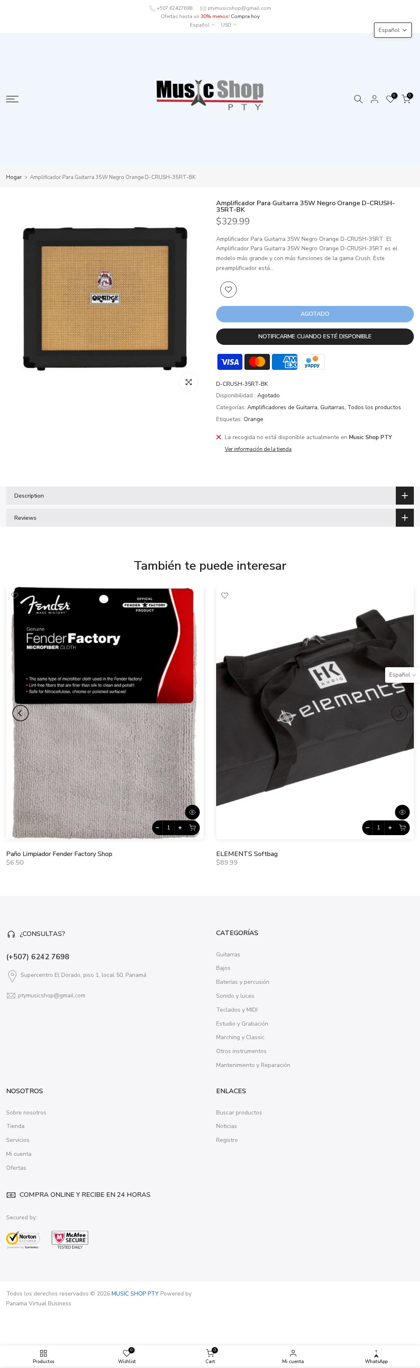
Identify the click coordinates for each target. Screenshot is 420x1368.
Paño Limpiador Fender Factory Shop (59, 853)
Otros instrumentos (241, 1051)
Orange (253, 419)
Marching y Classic (240, 1037)
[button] (392, 30)
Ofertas (16, 1168)
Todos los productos (374, 407)
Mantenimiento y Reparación (253, 1065)
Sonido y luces (235, 996)
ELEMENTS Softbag (247, 853)
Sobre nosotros (26, 1113)
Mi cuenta (19, 1154)
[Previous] (20, 713)
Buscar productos (239, 1113)
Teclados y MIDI (237, 1010)
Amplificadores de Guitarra (282, 407)
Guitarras (332, 407)
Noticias (226, 1126)
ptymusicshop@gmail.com (239, 8)
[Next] (399, 713)
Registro (227, 1140)
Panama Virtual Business (38, 1303)
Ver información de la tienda (258, 449)
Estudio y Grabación (242, 1024)
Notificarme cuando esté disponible (315, 336)
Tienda (15, 1126)
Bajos (223, 968)
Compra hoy (245, 16)
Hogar (14, 177)
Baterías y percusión (242, 982)
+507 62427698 (174, 8)
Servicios (18, 1140)
